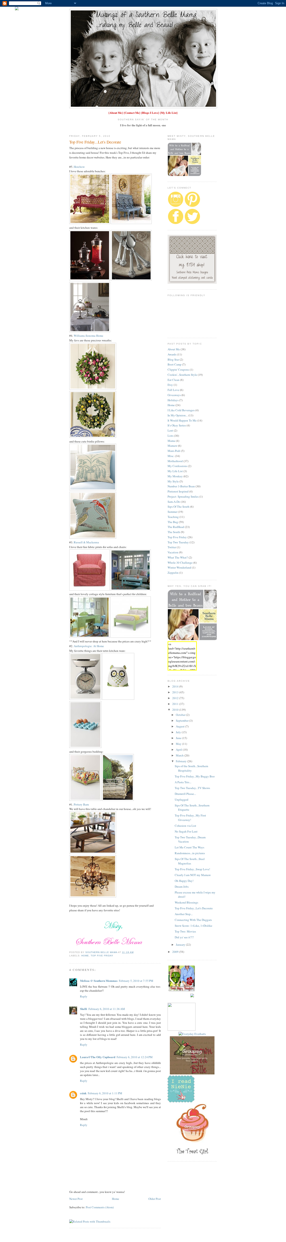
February (181, 761)
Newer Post (76, 1199)
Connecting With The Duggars (193, 920)
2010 (175, 710)
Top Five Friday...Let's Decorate (194, 908)
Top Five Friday (102, 955)
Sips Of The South (178, 507)
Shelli (83, 1009)
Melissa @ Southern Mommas (99, 980)
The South (174, 532)
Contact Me (132, 112)
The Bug (173, 522)
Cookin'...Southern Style (182, 375)
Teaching (173, 517)
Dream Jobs (182, 887)
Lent (170, 430)
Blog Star (173, 359)
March (180, 755)
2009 (175, 952)
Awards (172, 354)
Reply (83, 996)
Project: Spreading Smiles (183, 496)
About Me (115, 112)
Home (85, 955)
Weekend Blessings (186, 902)
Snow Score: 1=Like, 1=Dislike (193, 926)
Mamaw (172, 446)
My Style (173, 481)
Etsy (170, 385)
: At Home (89, 646)
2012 (175, 698)
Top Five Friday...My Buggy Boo (195, 776)
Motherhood (175, 461)
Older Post (154, 1199)
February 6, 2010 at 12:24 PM (135, 1057)
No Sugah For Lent (186, 831)
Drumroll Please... (185, 794)
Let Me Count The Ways (189, 847)
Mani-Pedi (174, 451)
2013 (175, 692)
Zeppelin (173, 573)
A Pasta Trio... (183, 782)
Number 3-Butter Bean (181, 486)
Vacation (173, 552)
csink (83, 1093)
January (181, 945)
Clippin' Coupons (178, 370)
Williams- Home (88, 336)
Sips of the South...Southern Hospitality (191, 768)
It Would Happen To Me (182, 420)
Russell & (86, 542)
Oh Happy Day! (184, 881)
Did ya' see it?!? (184, 937)
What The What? (178, 557)
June (179, 738)
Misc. (171, 456)
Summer (172, 512)
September (182, 721)
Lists (170, 436)
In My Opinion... (178, 415)
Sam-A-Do (174, 502)
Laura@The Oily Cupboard (97, 1057)
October (181, 715)
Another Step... (184, 914)
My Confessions (177, 466)
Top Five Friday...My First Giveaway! (190, 817)
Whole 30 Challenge (180, 563)
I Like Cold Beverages (181, 410)
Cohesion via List (185, 826)
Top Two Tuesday (178, 542)
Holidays (173, 400)
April (179, 750)
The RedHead (176, 527)
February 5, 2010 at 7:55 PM (136, 981)
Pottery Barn (81, 804)
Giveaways (174, 395)
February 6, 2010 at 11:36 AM (106, 1009)
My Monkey (175, 476)
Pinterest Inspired (178, 491)
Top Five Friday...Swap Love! (192, 869)
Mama (171, 441)
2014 (175, 686)
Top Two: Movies (185, 931)
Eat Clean (173, 380)
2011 (175, 704)
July (179, 732)
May (179, 744)
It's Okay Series (177, 425)
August (180, 726)
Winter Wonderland (179, 567)
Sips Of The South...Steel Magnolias (190, 861)
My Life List (169, 112)
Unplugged (181, 800)
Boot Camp (174, 364)
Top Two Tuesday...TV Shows (192, 788)
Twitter (172, 547)
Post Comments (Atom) (100, 1207)
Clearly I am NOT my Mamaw (193, 875)
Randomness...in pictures (190, 853)
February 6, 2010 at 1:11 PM (105, 1093)
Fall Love (173, 390)
